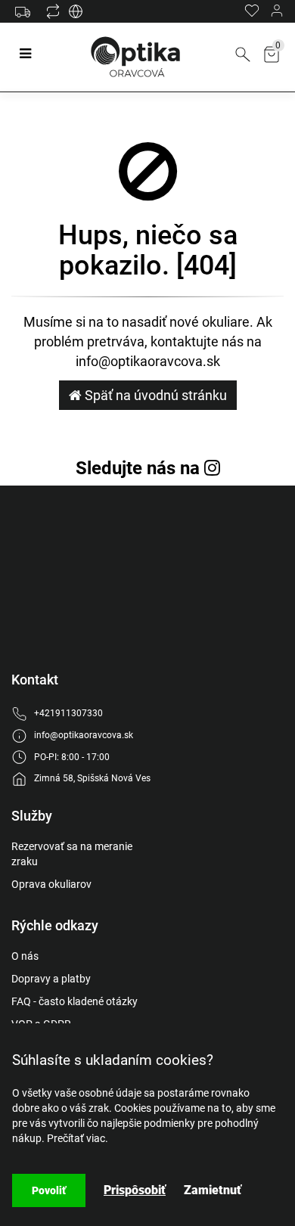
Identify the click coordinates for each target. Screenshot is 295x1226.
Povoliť (49, 1190)
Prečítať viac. (77, 1138)
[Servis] (53, 15)
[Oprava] (75, 15)
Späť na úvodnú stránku (154, 395)
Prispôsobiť (135, 1190)
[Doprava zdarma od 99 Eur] (26, 19)
